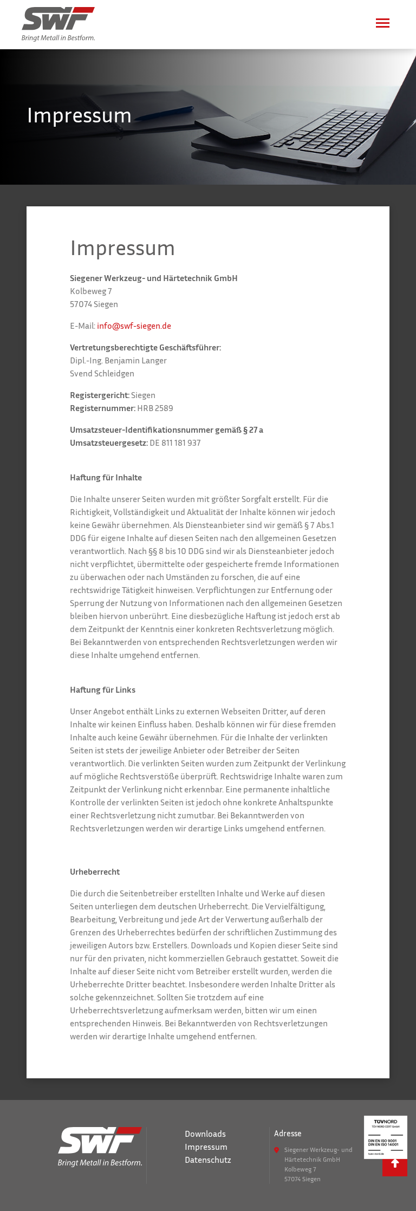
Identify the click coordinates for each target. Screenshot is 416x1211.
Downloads (205, 1133)
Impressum (206, 1146)
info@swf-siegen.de (134, 325)
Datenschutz (208, 1159)
